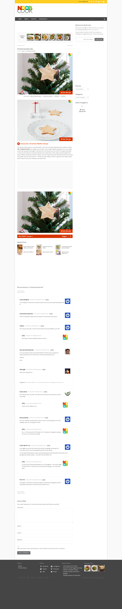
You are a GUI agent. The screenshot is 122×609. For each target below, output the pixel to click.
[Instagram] (94, 1)
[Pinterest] (96, 1)
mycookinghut (24, 299)
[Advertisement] (72, 10)
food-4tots (23, 391)
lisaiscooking (24, 417)
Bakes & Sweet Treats (35, 96)
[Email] (103, 1)
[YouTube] (99, 1)
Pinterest (56, 569)
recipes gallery (100, 28)
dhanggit (22, 369)
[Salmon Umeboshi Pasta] (45, 37)
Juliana (22, 326)
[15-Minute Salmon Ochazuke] (67, 37)
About (26, 19)
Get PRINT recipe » (26, 236)
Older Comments (20, 291)
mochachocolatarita (26, 313)
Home (20, 19)
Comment (20, 507)
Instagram (56, 566)
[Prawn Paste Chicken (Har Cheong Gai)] (87, 568)
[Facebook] (89, 1)
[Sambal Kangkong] (94, 568)
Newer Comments (21, 292)
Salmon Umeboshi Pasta (70, 570)
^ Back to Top (21, 577)
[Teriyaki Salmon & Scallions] (59, 37)
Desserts (57, 96)
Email (19, 533)
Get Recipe (66, 92)
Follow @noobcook (82, 110)
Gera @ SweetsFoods (27, 350)
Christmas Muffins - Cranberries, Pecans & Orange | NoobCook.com (44, 382)
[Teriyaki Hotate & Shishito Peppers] (52, 37)
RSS (43, 571)
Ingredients (43, 19)
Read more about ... (93, 29)
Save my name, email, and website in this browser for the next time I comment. (41, 548)
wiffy (23, 335)
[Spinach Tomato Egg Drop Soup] (37, 37)
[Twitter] (91, 1)
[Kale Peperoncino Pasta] (30, 37)
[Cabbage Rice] (101, 568)
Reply (47, 299)
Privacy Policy (22, 568)
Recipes (33, 19)
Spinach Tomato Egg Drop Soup (72, 568)
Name (19, 526)
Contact (46, 577)
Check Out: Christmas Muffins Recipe (34, 144)
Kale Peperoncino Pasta (70, 566)
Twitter (44, 569)
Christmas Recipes (47, 96)
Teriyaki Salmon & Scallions (71, 575)
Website (19, 539)
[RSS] (101, 1)
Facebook (45, 566)
